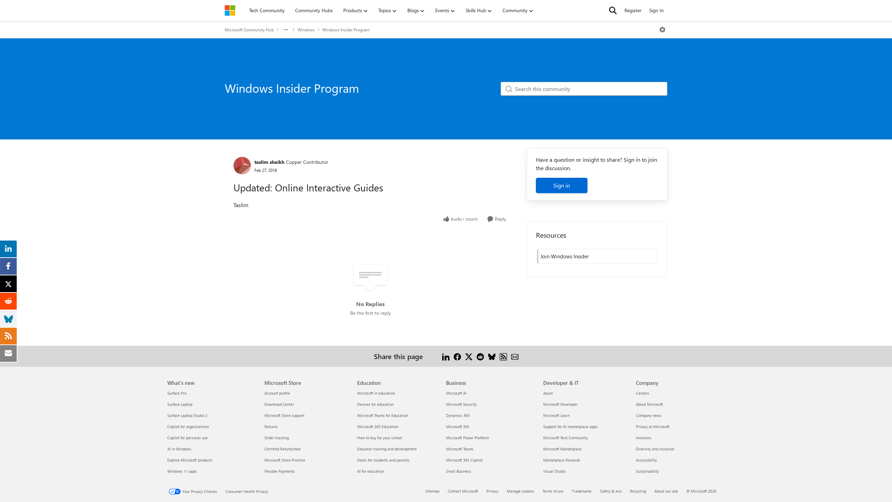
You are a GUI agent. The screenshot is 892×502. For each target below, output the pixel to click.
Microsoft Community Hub (249, 29)
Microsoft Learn (556, 415)
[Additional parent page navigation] (286, 30)
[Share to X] (468, 356)
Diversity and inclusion (655, 448)
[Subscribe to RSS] (503, 356)
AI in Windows (179, 448)
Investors (643, 437)
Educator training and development (387, 448)
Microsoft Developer (560, 404)
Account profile (277, 393)
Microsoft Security (461, 404)
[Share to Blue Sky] (491, 356)
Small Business (458, 471)
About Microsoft (649, 404)
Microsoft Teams (460, 448)
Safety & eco (611, 491)
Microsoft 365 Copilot (464, 460)
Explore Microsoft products (190, 460)
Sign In (656, 10)
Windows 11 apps (182, 471)
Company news (648, 415)
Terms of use (553, 491)
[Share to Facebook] (457, 356)
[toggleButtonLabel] (662, 30)
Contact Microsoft (463, 491)
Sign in (561, 185)
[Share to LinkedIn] (445, 356)
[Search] (613, 10)
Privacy (492, 491)
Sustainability (647, 471)
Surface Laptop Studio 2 (187, 415)
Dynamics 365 (458, 415)
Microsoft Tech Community (565, 437)
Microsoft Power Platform (467, 437)
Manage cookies (520, 491)
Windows (306, 29)
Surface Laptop (179, 404)
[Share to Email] (514, 356)
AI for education (370, 471)
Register (632, 10)
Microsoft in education (376, 393)
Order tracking (276, 437)
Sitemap (432, 491)
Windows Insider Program (345, 29)
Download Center (279, 404)
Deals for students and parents (383, 460)
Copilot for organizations (188, 426)
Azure (548, 393)
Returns (271, 426)
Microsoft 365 (457, 426)
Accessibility (646, 460)
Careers (642, 393)
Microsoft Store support (284, 415)
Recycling (638, 491)
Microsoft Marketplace (562, 448)
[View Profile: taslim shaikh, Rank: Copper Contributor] (242, 165)
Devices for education (375, 404)
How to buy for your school (379, 437)
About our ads (666, 491)
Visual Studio (554, 471)
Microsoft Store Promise (284, 460)
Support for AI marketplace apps (570, 426)
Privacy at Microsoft (652, 426)
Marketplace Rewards (561, 460)
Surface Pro (176, 393)
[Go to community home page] (230, 10)
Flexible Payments (279, 471)
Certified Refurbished (282, 448)
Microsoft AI (456, 393)
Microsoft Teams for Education (382, 415)
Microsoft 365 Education (377, 426)
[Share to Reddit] (480, 356)
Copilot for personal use (187, 437)
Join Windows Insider (564, 256)
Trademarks (582, 491)
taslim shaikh (269, 162)
